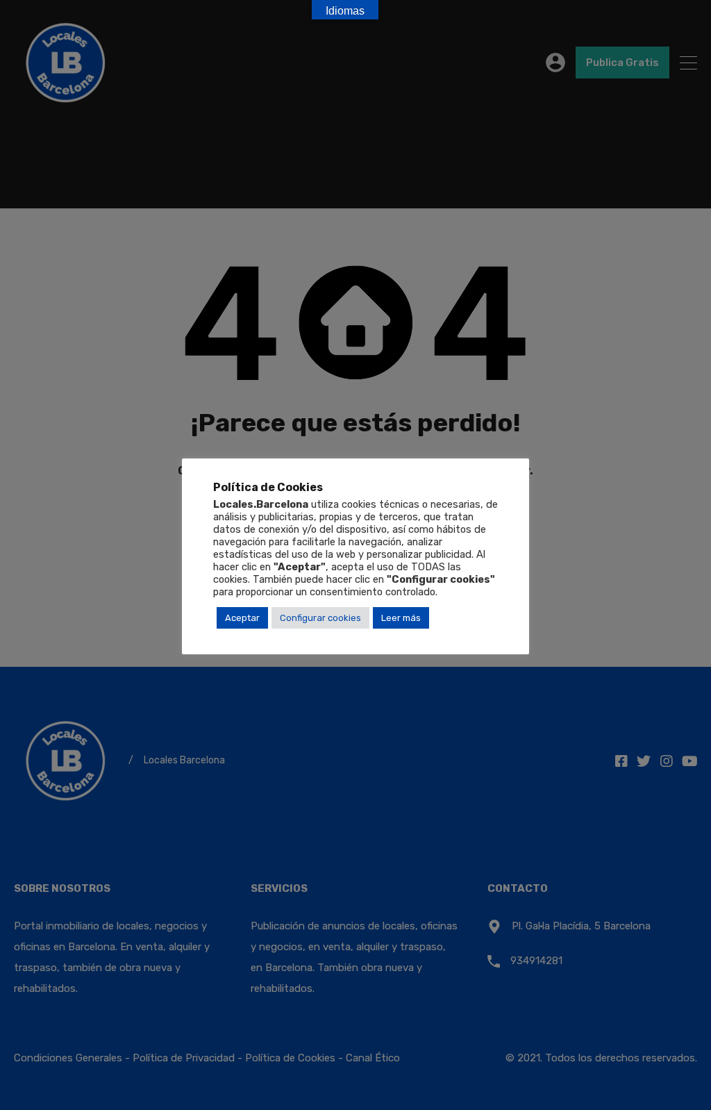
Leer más (401, 618)
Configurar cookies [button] (320, 618)
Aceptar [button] (242, 618)
